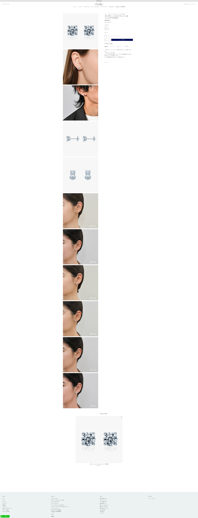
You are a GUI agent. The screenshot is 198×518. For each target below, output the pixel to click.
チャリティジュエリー (54, 508)
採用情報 (52, 516)
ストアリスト (102, 513)
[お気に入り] (192, 4)
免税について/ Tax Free (103, 506)
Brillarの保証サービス (103, 498)
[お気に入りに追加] (121, 417)
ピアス (4, 500)
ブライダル (4, 506)
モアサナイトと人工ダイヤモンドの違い (57, 500)
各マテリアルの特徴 (6, 511)
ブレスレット (5, 503)
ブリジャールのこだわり (55, 501)
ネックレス (4, 501)
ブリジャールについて (54, 503)
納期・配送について (103, 503)
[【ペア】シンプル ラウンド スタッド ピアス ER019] (99, 439)
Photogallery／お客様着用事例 (56, 511)
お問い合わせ (102, 511)
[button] (190, 4)
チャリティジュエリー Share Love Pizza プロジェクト (60, 506)
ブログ (52, 514)
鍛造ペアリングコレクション (7, 508)
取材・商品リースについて (104, 508)
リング (4, 498)
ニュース (52, 513)
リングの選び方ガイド (103, 501)
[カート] (195, 4)
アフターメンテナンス (103, 500)
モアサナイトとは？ (54, 498)
